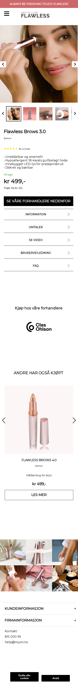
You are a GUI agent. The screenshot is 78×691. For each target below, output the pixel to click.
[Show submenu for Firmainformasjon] (75, 620)
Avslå (55, 678)
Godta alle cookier (24, 677)
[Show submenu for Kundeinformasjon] (75, 609)
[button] (38, 201)
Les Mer (7, 663)
